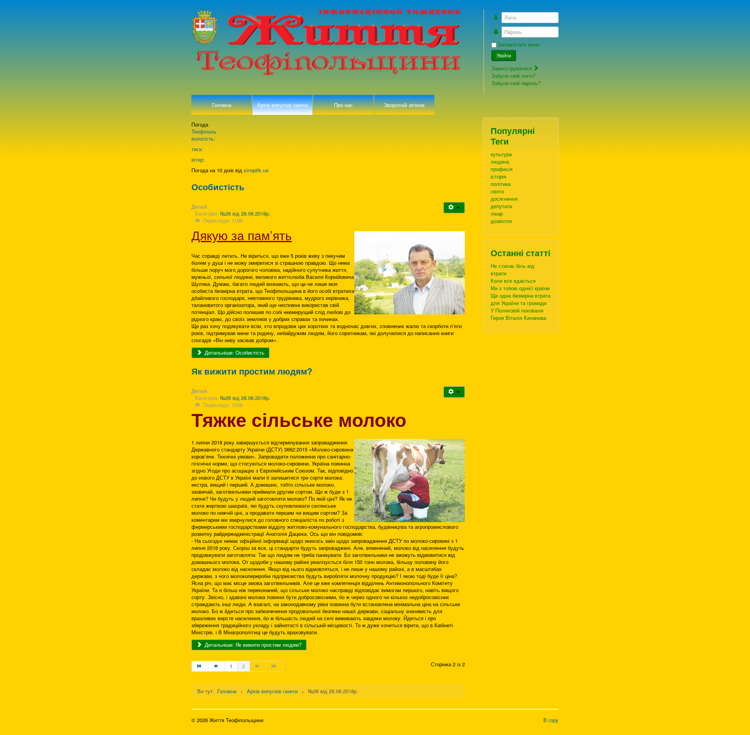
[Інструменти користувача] (454, 207)
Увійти (503, 55)
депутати (501, 206)
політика (501, 183)
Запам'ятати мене (518, 44)
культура (501, 154)
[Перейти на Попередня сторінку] (216, 666)
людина (500, 161)
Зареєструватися (512, 68)
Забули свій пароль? (516, 83)
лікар (497, 213)
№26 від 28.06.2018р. (245, 213)
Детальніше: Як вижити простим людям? (252, 644)
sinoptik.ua (256, 170)
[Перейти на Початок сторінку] (199, 666)
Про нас (343, 105)
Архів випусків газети (282, 105)
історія (498, 176)
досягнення (504, 198)
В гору (551, 720)
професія (501, 169)
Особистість (218, 186)
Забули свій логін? (513, 75)
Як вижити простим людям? (251, 371)
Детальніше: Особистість (233, 352)
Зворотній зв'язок (404, 105)
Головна (221, 105)
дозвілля (501, 221)
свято (497, 191)
